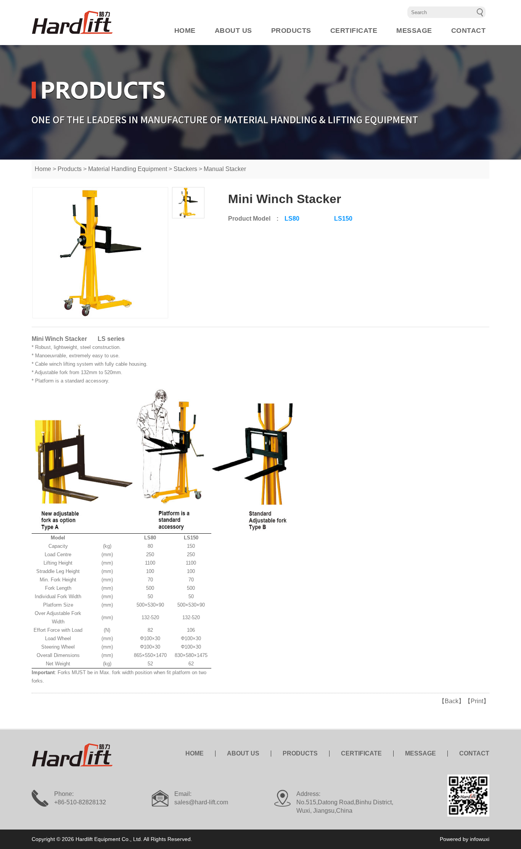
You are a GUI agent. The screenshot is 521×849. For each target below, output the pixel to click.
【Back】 (452, 701)
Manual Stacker (225, 169)
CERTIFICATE (354, 30)
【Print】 (477, 701)
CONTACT (468, 30)
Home (43, 169)
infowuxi (479, 839)
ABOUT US (233, 30)
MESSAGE (414, 30)
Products (70, 169)
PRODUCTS (291, 30)
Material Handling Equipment (127, 169)
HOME (185, 30)
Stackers (185, 169)
